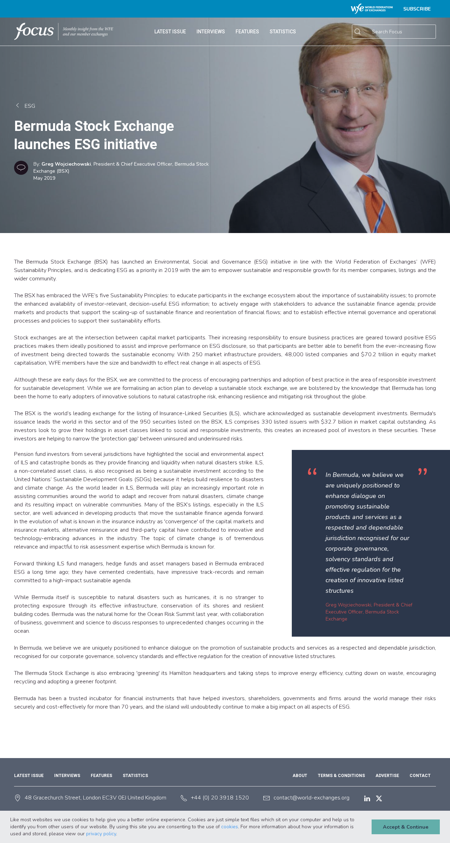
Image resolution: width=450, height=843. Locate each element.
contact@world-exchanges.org (311, 798)
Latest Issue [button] (170, 31)
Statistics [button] (283, 31)
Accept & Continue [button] (406, 826)
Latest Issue (29, 775)
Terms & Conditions (341, 775)
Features (101, 775)
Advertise (387, 775)
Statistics (135, 775)
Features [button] (247, 31)
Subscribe (417, 9)
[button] (119, 834)
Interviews (211, 31)
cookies (229, 826)
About (299, 775)
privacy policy (101, 833)
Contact (420, 775)
